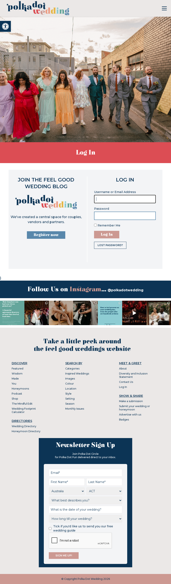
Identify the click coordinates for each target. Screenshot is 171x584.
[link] (5, 26)
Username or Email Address (115, 192)
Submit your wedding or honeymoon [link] (134, 408)
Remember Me (108, 225)
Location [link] (70, 388)
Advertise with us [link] (130, 414)
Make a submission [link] (131, 401)
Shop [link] (15, 398)
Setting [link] (70, 398)
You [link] (14, 383)
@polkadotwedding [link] (125, 290)
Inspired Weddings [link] (77, 373)
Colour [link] (69, 383)
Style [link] (68, 393)
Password (101, 209)
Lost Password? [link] (110, 245)
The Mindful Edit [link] (22, 403)
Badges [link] (124, 419)
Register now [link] (46, 235)
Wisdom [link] (17, 373)
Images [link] (70, 378)
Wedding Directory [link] (24, 426)
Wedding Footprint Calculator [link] (24, 410)
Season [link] (69, 403)
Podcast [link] (17, 393)
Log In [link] (123, 386)
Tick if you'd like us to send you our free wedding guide (83, 528)
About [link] (123, 368)
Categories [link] (72, 368)
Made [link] (15, 378)
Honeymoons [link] (20, 388)
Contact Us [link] (126, 381)
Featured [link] (17, 368)
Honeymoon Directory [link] (26, 431)
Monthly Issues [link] (74, 408)
